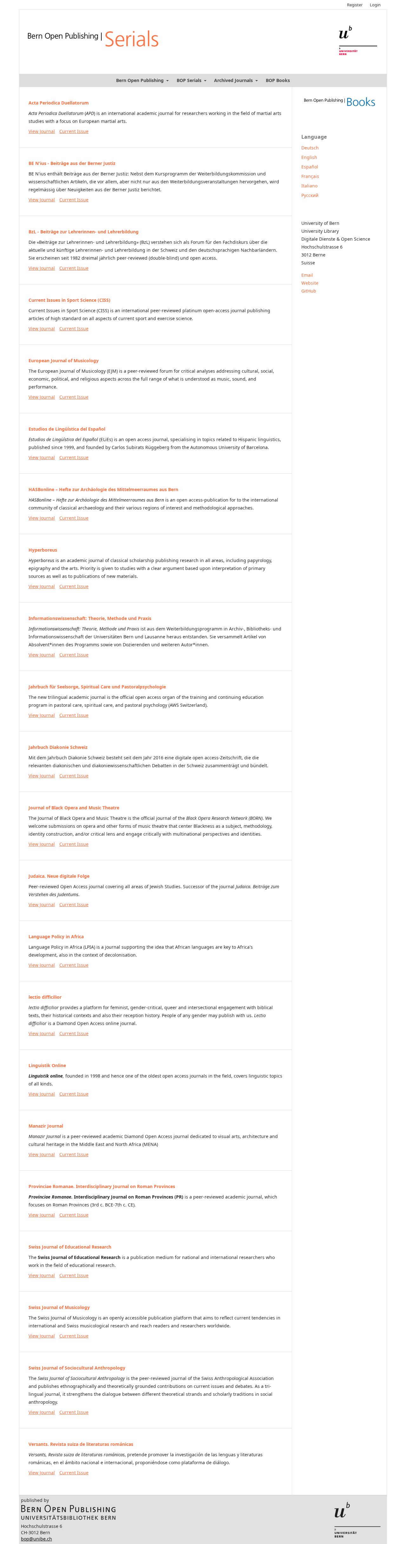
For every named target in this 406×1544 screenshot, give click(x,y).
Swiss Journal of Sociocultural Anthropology (77, 1368)
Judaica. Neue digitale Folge (59, 876)
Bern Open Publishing (140, 80)
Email (307, 275)
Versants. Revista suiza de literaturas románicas (81, 1444)
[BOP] (68, 1519)
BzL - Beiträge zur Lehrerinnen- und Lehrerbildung (84, 232)
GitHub (308, 291)
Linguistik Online (47, 1065)
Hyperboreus (43, 550)
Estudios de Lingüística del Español (67, 429)
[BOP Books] (339, 107)
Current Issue (73, 131)
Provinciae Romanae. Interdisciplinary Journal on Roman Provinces (102, 1186)
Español (309, 167)
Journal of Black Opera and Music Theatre (74, 808)
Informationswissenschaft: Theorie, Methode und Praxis (90, 618)
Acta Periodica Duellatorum (59, 103)
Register (355, 5)
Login (375, 5)
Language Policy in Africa (56, 936)
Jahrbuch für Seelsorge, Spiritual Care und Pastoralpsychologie (97, 687)
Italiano (309, 186)
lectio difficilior (45, 997)
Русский (309, 195)
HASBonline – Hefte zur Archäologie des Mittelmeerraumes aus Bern (103, 489)
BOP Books (278, 80)
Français (310, 176)
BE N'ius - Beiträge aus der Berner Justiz (72, 163)
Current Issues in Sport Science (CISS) (69, 300)
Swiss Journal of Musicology (59, 1307)
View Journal (42, 131)
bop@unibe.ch (36, 1539)
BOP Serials (190, 80)
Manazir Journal (46, 1126)
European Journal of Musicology (64, 361)
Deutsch (310, 148)
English (309, 157)
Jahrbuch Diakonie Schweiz (58, 747)
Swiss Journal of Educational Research (70, 1247)
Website (309, 283)
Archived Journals (234, 80)
